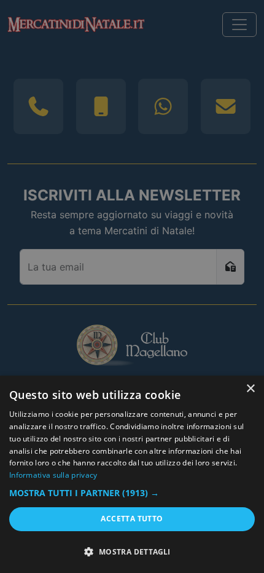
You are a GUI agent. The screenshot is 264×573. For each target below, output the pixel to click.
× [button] (250, 388)
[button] (132, 493)
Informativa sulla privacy (53, 475)
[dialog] (132, 474)
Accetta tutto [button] (132, 518)
